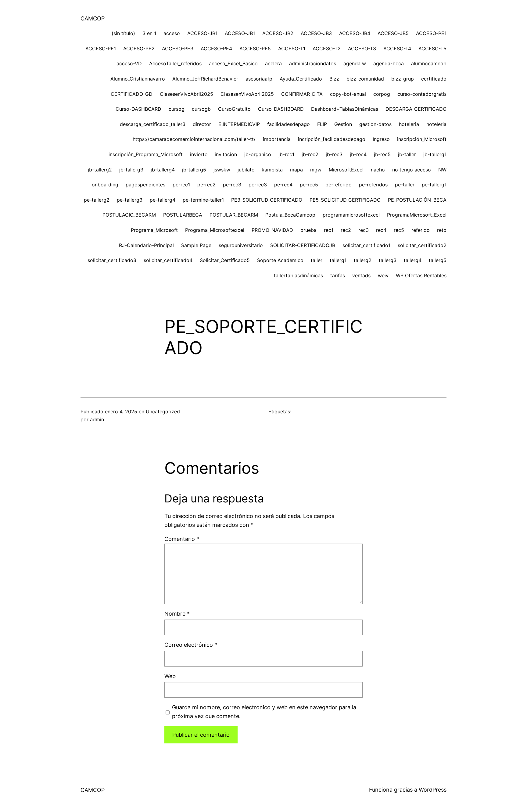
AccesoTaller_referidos (175, 63)
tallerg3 (387, 260)
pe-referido (338, 185)
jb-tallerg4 (163, 170)
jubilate (246, 170)
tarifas (337, 275)
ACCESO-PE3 (177, 48)
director (202, 124)
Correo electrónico (190, 645)
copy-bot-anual (348, 94)
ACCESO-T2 (327, 48)
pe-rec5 (309, 185)
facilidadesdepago (288, 124)
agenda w (354, 63)
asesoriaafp (259, 79)
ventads (361, 275)
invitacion (226, 154)
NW (442, 170)
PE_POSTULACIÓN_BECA (417, 200)
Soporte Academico (280, 260)
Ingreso (381, 139)
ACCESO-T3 (362, 48)
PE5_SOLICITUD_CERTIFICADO (345, 200)
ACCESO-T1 (291, 48)
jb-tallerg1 (434, 154)
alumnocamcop (428, 63)
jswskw (221, 170)
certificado (433, 79)
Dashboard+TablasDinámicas (344, 109)
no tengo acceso (411, 170)
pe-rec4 (283, 185)
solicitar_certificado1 (366, 245)
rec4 (381, 230)
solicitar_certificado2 (422, 245)
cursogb (201, 109)
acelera (273, 63)
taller (316, 260)
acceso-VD (129, 63)
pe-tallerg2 (96, 200)
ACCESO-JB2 (277, 33)
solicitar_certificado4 (168, 260)
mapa (296, 170)
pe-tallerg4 (162, 200)
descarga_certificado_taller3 (152, 124)
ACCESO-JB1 (202, 33)
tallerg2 (362, 260)
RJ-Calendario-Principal (146, 245)
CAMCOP (93, 18)
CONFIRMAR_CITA (302, 94)
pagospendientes (145, 185)
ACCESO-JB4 (354, 33)
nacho (378, 170)
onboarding (105, 185)
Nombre (177, 613)
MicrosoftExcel (346, 170)
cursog (177, 109)
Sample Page (196, 245)
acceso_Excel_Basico (233, 63)
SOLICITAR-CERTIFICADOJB (302, 245)
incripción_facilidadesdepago (331, 139)
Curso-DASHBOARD (138, 109)
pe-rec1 (181, 185)
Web (170, 676)
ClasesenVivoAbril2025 (186, 94)
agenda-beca (388, 63)
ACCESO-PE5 (255, 48)
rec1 (328, 230)
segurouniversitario (241, 245)
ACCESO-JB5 (393, 33)
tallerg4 (412, 260)
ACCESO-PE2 (139, 48)
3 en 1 (149, 33)
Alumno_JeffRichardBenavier (205, 79)
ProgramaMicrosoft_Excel (416, 215)
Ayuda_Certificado (301, 79)
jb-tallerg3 (131, 170)
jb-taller (407, 154)
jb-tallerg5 (194, 170)
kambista (272, 170)
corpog (381, 94)
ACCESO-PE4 (216, 48)
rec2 (346, 230)
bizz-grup (402, 79)
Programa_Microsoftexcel (214, 230)
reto (441, 230)
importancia (277, 139)
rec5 (399, 230)
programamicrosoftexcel (351, 215)
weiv (383, 275)
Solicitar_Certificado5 (225, 260)
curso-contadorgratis (421, 94)
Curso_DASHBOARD (281, 109)
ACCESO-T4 (397, 48)
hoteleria (409, 124)
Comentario (181, 539)
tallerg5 (437, 260)
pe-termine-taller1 (203, 200)
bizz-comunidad (365, 79)
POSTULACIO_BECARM (129, 215)
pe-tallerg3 (129, 200)
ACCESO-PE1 (431, 33)
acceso (171, 33)
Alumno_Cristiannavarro (137, 79)
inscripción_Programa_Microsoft (146, 154)
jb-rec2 (310, 154)
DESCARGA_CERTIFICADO (415, 109)
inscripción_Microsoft (421, 139)
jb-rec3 (334, 154)
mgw (315, 170)
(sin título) (123, 33)
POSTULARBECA (182, 215)
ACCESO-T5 (432, 48)
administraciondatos (312, 63)
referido (420, 230)
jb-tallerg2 (100, 170)
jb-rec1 (286, 154)
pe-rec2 (206, 185)
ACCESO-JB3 (316, 33)
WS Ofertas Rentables (421, 275)
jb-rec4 (358, 154)
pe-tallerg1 (434, 185)
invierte (198, 154)
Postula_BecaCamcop (290, 215)
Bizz (334, 79)
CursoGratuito (234, 109)
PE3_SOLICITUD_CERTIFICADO (266, 200)
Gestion (343, 124)
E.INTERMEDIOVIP (239, 124)
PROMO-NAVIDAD (272, 230)
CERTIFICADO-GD (131, 94)
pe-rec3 (232, 185)
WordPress (432, 789)
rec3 (363, 230)
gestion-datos (375, 124)
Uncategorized (163, 411)
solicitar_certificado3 (112, 260)
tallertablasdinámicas (298, 275)
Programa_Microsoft (154, 230)
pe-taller (404, 185)
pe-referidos (373, 185)
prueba (308, 230)
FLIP (322, 124)
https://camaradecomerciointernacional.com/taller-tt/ (194, 139)
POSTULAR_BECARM (234, 215)
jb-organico (257, 154)
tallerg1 (338, 260)
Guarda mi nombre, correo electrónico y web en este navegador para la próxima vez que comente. (264, 711)
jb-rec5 (382, 154)
